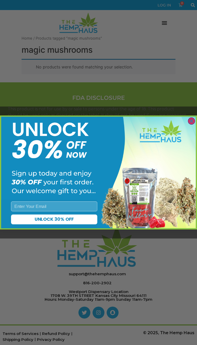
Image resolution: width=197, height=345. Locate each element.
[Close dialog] (191, 121)
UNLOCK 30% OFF (54, 219)
